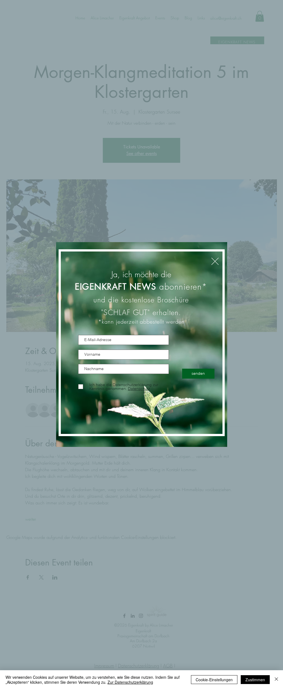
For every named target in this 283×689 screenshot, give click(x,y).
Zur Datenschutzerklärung (130, 682)
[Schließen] (276, 680)
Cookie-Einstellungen (214, 679)
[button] (215, 261)
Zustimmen (255, 679)
